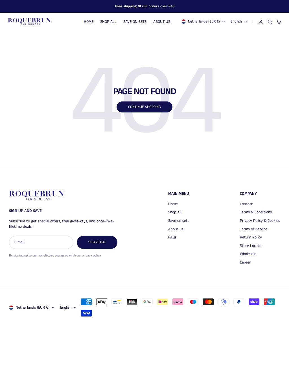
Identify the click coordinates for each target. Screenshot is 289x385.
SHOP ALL (108, 22)
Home (173, 204)
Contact (246, 204)
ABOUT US (161, 22)
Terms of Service (253, 229)
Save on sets (178, 221)
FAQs (172, 237)
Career (245, 262)
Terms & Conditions (256, 212)
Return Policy (251, 237)
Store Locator (251, 246)
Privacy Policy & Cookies (260, 221)
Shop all (174, 212)
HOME (88, 22)
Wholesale (248, 254)
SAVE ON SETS (134, 22)
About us (175, 229)
